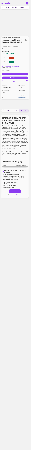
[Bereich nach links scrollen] (2, 110)
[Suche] (27, 7)
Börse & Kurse (4, 13)
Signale (15, 81)
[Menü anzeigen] (2, 7)
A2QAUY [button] (6, 45)
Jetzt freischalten (15, 191)
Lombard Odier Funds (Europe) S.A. (11, 46)
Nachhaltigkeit (25, 111)
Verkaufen (11, 58)
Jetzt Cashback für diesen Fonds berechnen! (10, 66)
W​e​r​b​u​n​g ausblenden (20, 24)
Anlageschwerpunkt (12, 111)
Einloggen (18, 194)
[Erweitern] (26, 78)
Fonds (9, 13)
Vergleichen (14, 78)
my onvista (14, 7)
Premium (22, 7)
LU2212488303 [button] (25, 45)
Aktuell (7, 7)
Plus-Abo (4, 155)
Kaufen (11, 62)
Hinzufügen (15, 74)
